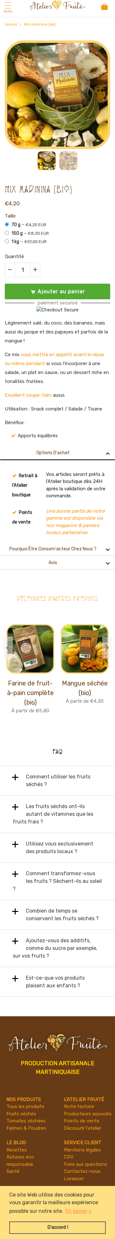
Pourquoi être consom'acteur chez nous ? (52, 549)
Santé (12, 1171)
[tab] (57, 781)
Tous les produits (25, 1106)
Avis (53, 562)
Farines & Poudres (26, 1128)
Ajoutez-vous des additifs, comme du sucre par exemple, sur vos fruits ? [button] (55, 948)
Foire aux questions (85, 1164)
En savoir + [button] (78, 1211)
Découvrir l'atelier (82, 1128)
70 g (29, 224)
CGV (68, 1157)
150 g (30, 233)
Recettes (16, 1150)
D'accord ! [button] (57, 1227)
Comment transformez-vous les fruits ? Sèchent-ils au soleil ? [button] (57, 881)
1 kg (29, 241)
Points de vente (81, 1121)
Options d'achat (53, 452)
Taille (10, 216)
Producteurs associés (87, 1114)
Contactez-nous (82, 1171)
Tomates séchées (26, 1121)
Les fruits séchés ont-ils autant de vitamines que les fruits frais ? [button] (53, 814)
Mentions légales (82, 1150)
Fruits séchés (21, 1114)
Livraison (74, 1179)
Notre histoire (79, 1106)
